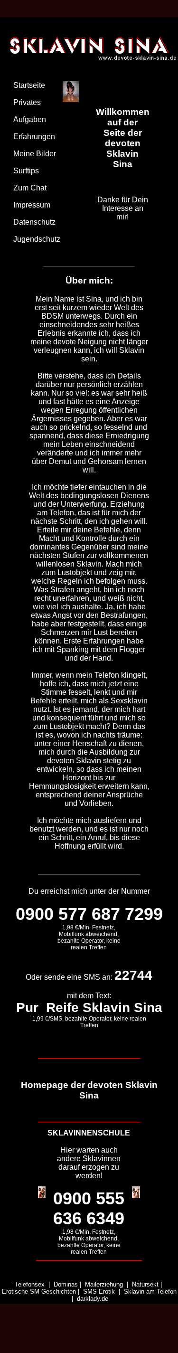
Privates (27, 102)
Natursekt (145, 1284)
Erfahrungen (34, 136)
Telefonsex (30, 1284)
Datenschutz (34, 222)
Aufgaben (29, 119)
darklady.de (92, 1298)
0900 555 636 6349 (88, 1208)
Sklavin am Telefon (150, 1291)
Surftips (26, 171)
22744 (133, 975)
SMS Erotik (99, 1291)
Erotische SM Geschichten (39, 1291)
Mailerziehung (104, 1284)
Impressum (31, 205)
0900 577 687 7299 (89, 914)
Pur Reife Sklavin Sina (89, 1007)
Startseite (29, 85)
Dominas (66, 1284)
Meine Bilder (34, 154)
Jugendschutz (36, 239)
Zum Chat (30, 188)
